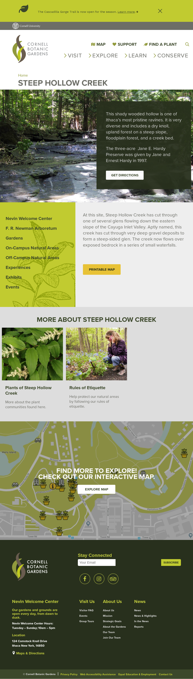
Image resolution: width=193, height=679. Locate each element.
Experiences (18, 267)
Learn (138, 55)
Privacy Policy (69, 674)
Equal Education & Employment (137, 674)
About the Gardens (114, 627)
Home (23, 75)
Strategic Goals (112, 621)
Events (12, 287)
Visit (75, 55)
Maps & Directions (30, 653)
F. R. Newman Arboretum (31, 228)
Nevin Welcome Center (29, 218)
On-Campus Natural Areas (32, 247)
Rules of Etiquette (87, 387)
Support (127, 44)
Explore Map (96, 489)
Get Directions (125, 175)
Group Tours (86, 621)
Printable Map (102, 269)
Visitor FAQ (86, 610)
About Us (108, 610)
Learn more (126, 12)
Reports (139, 627)
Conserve (172, 55)
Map (101, 44)
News (137, 610)
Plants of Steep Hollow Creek (28, 390)
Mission (107, 616)
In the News (141, 621)
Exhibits (14, 277)
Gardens (14, 238)
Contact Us (165, 674)
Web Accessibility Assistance (98, 674)
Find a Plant (163, 44)
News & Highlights (145, 616)
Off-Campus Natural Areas (32, 257)
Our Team (109, 632)
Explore (105, 55)
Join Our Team (112, 637)
